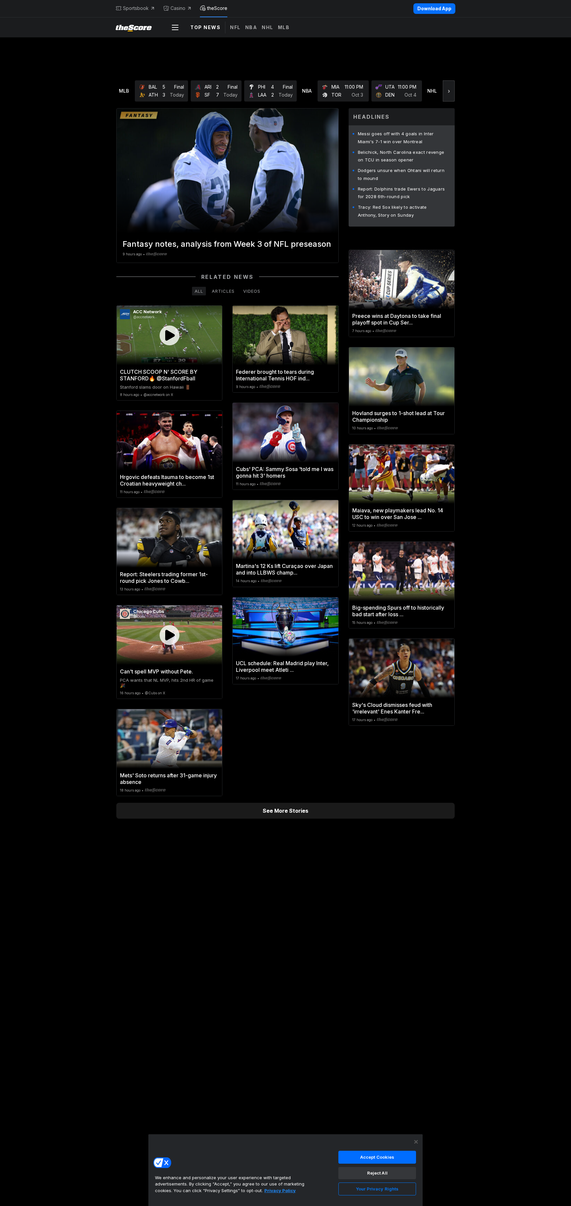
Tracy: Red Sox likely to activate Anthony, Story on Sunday (392, 211)
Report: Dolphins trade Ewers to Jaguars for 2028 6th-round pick (401, 192)
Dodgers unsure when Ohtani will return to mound (401, 174)
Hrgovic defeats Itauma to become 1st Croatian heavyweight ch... (167, 480)
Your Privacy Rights (377, 1188)
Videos (251, 291)
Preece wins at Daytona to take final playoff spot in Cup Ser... (396, 319)
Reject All (377, 1173)
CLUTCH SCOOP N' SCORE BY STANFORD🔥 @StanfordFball (158, 375)
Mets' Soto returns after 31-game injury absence (168, 778)
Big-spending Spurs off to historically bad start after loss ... (398, 611)
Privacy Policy (280, 1190)
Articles (223, 291)
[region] (285, 1170)
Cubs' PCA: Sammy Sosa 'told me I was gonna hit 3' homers (284, 472)
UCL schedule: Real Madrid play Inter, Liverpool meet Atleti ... (282, 666)
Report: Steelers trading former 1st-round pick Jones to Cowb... (164, 577)
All (199, 291)
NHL (267, 27)
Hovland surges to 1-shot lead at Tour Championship (398, 416)
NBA (251, 27)
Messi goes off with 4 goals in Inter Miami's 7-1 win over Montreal (396, 137)
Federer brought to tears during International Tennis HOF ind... (275, 375)
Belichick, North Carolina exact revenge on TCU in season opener (401, 156)
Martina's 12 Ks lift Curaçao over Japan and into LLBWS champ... (284, 569)
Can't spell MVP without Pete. (156, 671)
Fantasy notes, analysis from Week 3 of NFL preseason (227, 244)
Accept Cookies (377, 1157)
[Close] (416, 1142)
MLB (284, 27)
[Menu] (175, 27)
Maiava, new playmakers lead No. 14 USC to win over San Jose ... (397, 513)
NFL (235, 27)
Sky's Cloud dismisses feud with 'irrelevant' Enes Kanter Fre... (392, 708)
